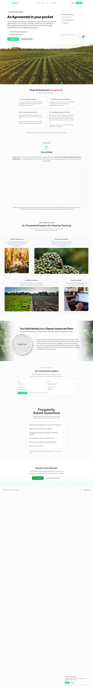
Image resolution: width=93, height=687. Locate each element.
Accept (67, 682)
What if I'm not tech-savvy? (36, 446)
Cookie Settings (86, 489)
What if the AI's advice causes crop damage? (40, 428)
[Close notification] (89, 677)
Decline (72, 682)
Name (19, 381)
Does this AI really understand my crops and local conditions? (45, 425)
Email (48, 381)
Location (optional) (51, 387)
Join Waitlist (13, 39)
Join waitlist (23, 393)
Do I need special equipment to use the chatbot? (41, 438)
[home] (15, 3)
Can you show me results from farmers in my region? (42, 442)
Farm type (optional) (22, 387)
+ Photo (78, 36)
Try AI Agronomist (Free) (26, 39)
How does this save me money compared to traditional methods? (43, 433)
